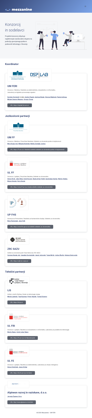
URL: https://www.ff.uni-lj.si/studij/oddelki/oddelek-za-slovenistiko (31, 187)
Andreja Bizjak (39, 97)
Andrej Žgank (29, 97)
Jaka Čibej (19, 179)
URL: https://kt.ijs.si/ (16, 302)
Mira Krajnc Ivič (12, 144)
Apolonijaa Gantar (51, 179)
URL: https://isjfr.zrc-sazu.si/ (19, 261)
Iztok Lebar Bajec (22, 332)
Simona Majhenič (51, 97)
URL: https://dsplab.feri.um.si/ (19, 105)
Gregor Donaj (28, 99)
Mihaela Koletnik (24, 144)
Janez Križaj (23, 367)
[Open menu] (85, 6)
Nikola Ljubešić (12, 296)
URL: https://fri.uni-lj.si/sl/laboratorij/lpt (22, 338)
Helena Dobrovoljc (71, 255)
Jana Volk (22, 221)
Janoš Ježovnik (40, 255)
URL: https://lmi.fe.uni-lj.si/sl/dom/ (21, 373)
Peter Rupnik (31, 296)
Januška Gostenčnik (27, 255)
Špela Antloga (62, 97)
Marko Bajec (11, 332)
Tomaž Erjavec (42, 296)
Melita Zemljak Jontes (38, 144)
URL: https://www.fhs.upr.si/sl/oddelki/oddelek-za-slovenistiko (30, 227)
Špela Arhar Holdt (39, 179)
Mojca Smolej (12, 181)
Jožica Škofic (59, 255)
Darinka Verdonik (13, 97)
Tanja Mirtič (50, 255)
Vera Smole (21, 181)
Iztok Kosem (28, 179)
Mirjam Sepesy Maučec (15, 99)
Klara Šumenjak (12, 221)
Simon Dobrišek (12, 367)
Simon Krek (11, 179)
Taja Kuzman (22, 296)
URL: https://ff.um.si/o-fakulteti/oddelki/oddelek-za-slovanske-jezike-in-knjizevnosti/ (37, 149)
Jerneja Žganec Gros (14, 396)
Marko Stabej (62, 179)
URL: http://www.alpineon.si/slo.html (21, 402)
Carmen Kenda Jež (13, 255)
